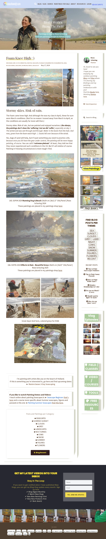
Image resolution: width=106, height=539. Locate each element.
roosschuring (10, 65)
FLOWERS (91, 256)
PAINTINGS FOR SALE (62, 4)
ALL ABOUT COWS (57, 531)
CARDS (25, 534)
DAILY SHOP (11, 534)
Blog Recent (40, 452)
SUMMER (91, 250)
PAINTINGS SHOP (81, 531)
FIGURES (92, 253)
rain (65, 63)
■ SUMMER (40, 440)
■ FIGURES (40, 442)
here (60, 206)
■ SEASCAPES (40, 418)
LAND (95, 239)
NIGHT (92, 242)
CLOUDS (92, 236)
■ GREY (40, 426)
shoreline (25, 65)
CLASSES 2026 (11, 531)
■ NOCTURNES (40, 432)
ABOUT (73, 4)
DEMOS (50, 4)
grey (14, 63)
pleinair (41, 63)
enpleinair (9, 63)
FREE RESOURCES (91, 405)
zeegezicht (35, 65)
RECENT (92, 258)
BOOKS (24, 531)
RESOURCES (81, 4)
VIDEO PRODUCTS (92, 531)
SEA (91, 230)
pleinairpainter (48, 63)
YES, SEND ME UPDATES (75, 495)
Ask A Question (91, 104)
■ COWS (40, 434)
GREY (87, 239)
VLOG (44, 4)
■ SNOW (40, 437)
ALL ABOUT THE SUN (69, 531)
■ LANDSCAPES (40, 429)
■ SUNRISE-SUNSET (40, 421)
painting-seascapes (33, 63)
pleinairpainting (59, 63)
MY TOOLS (38, 531)
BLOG (40, 4)
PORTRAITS (19, 534)
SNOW (92, 247)
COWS (92, 244)
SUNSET (92, 233)
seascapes (18, 65)
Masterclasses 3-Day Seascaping (42, 384)
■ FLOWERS (40, 445)
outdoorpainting (21, 63)
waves (30, 65)
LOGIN (89, 4)
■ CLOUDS (40, 423)
